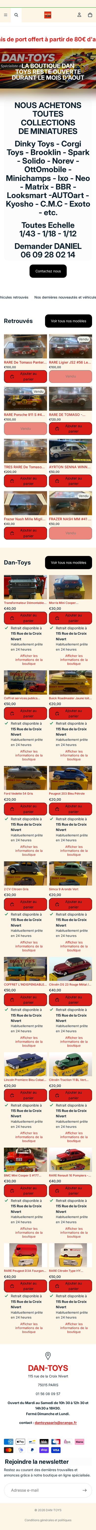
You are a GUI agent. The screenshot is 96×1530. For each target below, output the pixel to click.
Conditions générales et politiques (48, 1520)
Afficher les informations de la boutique (29, 659)
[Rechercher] (16, 15)
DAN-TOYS (54, 1510)
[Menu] (5, 15)
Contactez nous (48, 271)
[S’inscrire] (85, 1490)
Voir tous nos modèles (68, 321)
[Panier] (90, 15)
